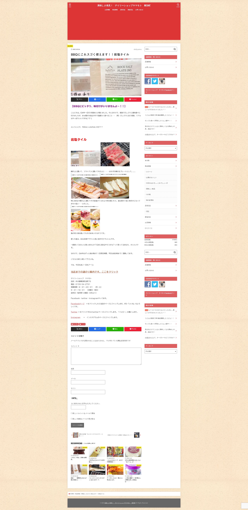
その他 (83, 324)
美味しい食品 (150, 189)
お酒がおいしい (151, 177)
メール (73, 378)
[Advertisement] (124, 26)
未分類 (147, 160)
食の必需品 (150, 200)
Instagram (75, 317)
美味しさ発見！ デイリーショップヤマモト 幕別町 (124, 5)
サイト (73, 388)
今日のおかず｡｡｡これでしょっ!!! (157, 183)
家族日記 (130, 9)
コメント (75, 346)
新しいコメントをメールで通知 (84, 413)
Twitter (74, 312)
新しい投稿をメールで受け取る (84, 419)
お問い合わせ (139, 9)
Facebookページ (77, 304)
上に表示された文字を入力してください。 (86, 403)
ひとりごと (148, 228)
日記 (147, 211)
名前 (72, 369)
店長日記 (122, 9)
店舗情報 (148, 62)
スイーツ (149, 172)
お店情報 (107, 9)
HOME (72, 493)
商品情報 (115, 9)
